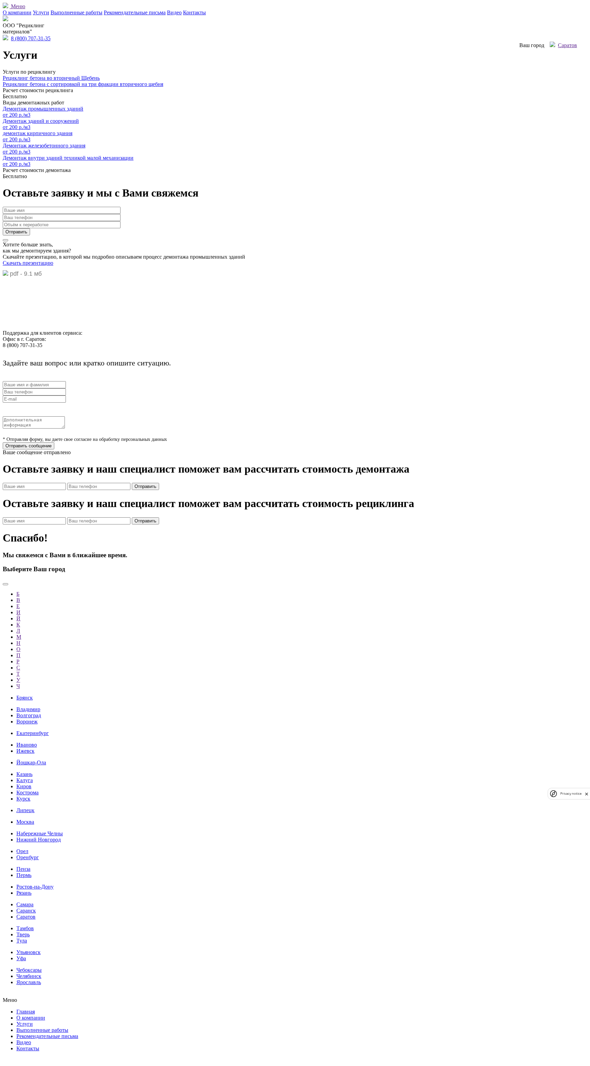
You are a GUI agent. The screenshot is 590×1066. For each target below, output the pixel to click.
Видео (174, 12)
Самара (24, 904)
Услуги (41, 12)
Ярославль (28, 982)
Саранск (26, 910)
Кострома (27, 792)
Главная (25, 1011)
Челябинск (28, 976)
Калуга (24, 780)
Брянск (24, 698)
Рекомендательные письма (135, 12)
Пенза (23, 869)
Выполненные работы (76, 12)
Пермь (23, 875)
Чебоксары (29, 970)
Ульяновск (28, 952)
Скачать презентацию (28, 263)
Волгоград (28, 715)
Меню (17, 6)
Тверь (23, 934)
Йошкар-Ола (31, 762)
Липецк (25, 810)
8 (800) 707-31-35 (31, 38)
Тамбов (25, 928)
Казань (24, 774)
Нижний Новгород (38, 839)
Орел (22, 851)
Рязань (23, 893)
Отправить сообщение (28, 445)
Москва (25, 822)
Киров (23, 786)
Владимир (28, 709)
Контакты (194, 12)
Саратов (567, 45)
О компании (17, 12)
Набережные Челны (39, 833)
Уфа (21, 958)
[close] (586, 793)
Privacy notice (570, 794)
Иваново (26, 745)
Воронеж (27, 721)
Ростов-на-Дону (35, 887)
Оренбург (27, 857)
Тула (21, 940)
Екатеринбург (32, 733)
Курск (23, 799)
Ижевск (25, 751)
